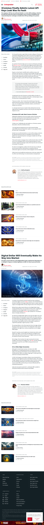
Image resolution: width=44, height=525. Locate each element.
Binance (15, 65)
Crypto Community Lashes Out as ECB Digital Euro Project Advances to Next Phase (29, 445)
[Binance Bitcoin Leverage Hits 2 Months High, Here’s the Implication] (7, 242)
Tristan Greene (20, 447)
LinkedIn (5, 67)
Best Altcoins (32, 479)
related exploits (15, 120)
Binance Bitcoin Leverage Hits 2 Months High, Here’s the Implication (28, 240)
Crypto (4, 481)
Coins (17, 477)
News (29, 166)
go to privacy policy (37, 519)
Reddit (4, 65)
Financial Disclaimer (20, 503)
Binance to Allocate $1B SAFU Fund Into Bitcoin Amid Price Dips (27, 192)
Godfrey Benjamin (7, 19)
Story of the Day (30, 418)
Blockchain (5, 483)
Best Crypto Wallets (34, 487)
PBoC (33, 340)
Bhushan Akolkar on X (22, 396)
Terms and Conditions (20, 501)
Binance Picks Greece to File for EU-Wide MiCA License (25, 228)
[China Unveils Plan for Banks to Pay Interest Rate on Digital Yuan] (7, 422)
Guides (17, 485)
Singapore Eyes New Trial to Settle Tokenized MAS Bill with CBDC (27, 432)
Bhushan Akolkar (20, 194)
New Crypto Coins (33, 483)
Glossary (18, 487)
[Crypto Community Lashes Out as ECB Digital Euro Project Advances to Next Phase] (7, 446)
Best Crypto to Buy (34, 477)
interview (25, 311)
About (17, 493)
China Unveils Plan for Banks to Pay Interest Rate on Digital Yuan (27, 420)
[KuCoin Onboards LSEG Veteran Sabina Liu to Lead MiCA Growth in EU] (7, 206)
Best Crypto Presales (34, 481)
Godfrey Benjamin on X (22, 180)
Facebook (5, 57)
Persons (18, 481)
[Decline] (41, 513)
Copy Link (5, 69)
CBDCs (26, 301)
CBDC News (14, 380)
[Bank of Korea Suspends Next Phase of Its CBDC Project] (7, 458)
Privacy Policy (19, 505)
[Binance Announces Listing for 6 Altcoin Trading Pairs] (7, 218)
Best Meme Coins (33, 485)
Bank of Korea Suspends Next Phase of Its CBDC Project (25, 456)
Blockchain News (15, 166)
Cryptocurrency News (23, 166)
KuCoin (19, 65)
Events (17, 483)
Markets (4, 479)
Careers (17, 497)
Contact (17, 495)
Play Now (35, 523)
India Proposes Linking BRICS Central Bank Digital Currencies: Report (28, 408)
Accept (30, 519)
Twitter (4, 59)
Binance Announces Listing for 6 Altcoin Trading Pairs (25, 216)
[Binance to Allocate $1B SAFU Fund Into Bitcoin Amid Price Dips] (7, 194)
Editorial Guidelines (20, 499)
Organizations (19, 479)
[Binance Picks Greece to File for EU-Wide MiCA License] (7, 230)
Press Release (5, 485)
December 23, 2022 (30, 91)
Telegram (5, 63)
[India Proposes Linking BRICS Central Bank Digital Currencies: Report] (7, 410)
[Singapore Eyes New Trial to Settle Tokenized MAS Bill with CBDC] (7, 434)
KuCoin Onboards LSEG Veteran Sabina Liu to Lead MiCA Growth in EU (28, 204)
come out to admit (26, 59)
